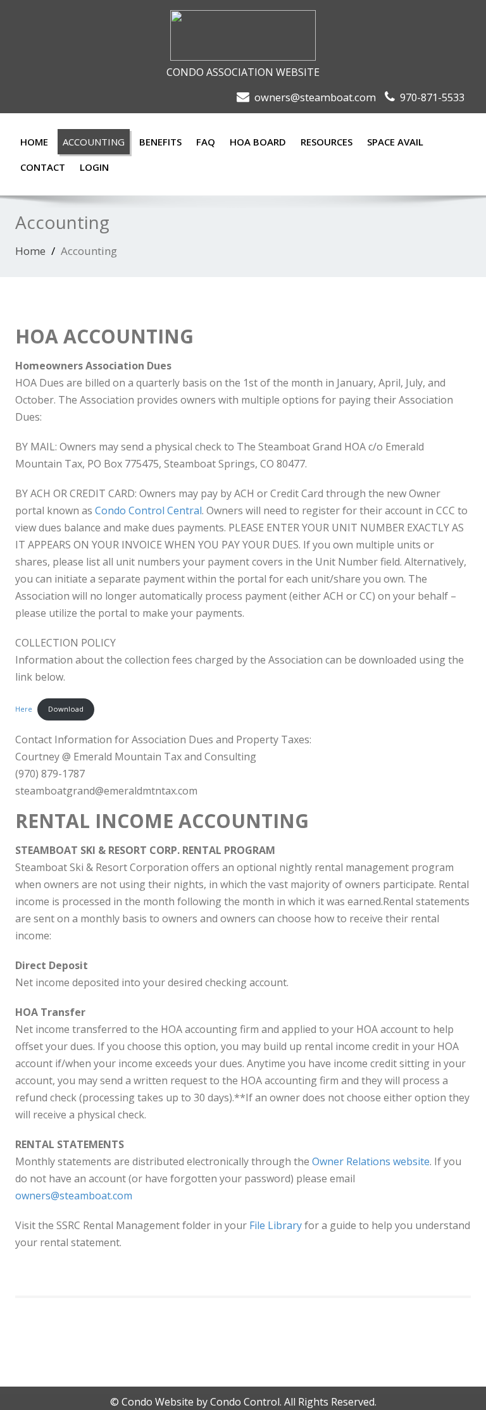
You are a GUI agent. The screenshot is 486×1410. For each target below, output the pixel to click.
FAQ (205, 141)
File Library (275, 1225)
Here (23, 709)
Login (94, 167)
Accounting (94, 141)
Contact (42, 167)
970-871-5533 (432, 97)
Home (34, 141)
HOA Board (258, 141)
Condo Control (245, 1402)
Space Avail (395, 141)
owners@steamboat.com (315, 97)
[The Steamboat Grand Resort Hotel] (243, 31)
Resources (326, 141)
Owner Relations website (371, 1161)
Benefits (160, 141)
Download (66, 709)
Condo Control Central (148, 510)
